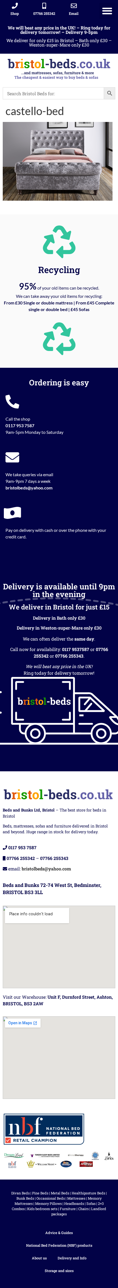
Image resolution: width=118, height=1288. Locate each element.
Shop (14, 13)
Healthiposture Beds (88, 1193)
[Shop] (15, 6)
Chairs (83, 1209)
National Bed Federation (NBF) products (59, 1245)
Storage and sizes (59, 1270)
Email (73, 13)
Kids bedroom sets (42, 1209)
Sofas (90, 1203)
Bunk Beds (25, 1198)
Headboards (74, 1203)
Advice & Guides (59, 1232)
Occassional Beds (50, 1198)
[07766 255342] (44, 6)
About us (39, 1258)
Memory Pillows (48, 1203)
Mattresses (76, 1198)
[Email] (74, 6)
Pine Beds (40, 1193)
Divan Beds (20, 1193)
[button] (107, 11)
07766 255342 (44, 13)
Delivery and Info (72, 1258)
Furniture (68, 1209)
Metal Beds (60, 1193)
